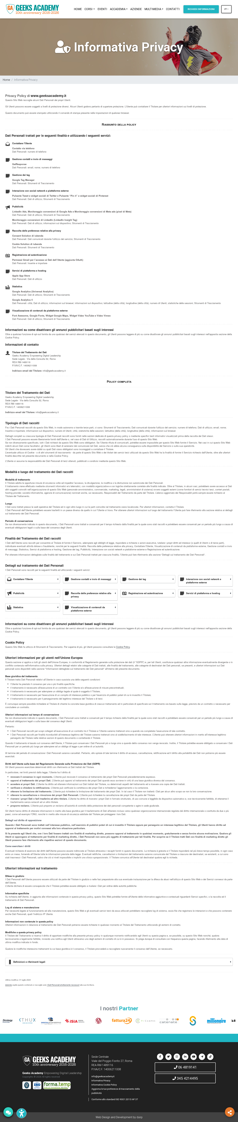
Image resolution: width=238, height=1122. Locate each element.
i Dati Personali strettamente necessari (63, 984)
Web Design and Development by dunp (119, 1117)
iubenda (8, 984)
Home (6, 79)
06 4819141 (187, 1067)
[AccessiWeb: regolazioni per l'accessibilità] (21, 1113)
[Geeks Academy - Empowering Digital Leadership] (32, 9)
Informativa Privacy (100, 1080)
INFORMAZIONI (201, 9)
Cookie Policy (123, 646)
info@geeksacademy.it (102, 1076)
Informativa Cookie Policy (104, 1084)
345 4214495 (187, 1078)
